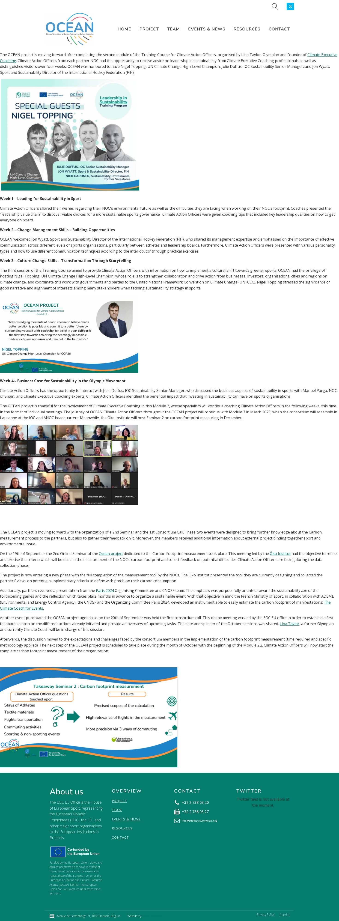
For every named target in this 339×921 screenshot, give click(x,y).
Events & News (206, 29)
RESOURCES (122, 828)
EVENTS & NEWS (126, 819)
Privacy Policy (265, 914)
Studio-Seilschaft (152, 916)
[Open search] (275, 6)
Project (149, 29)
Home (124, 29)
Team (173, 29)
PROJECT (119, 801)
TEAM (117, 810)
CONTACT (120, 837)
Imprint (284, 914)
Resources (247, 29)
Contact (279, 29)
